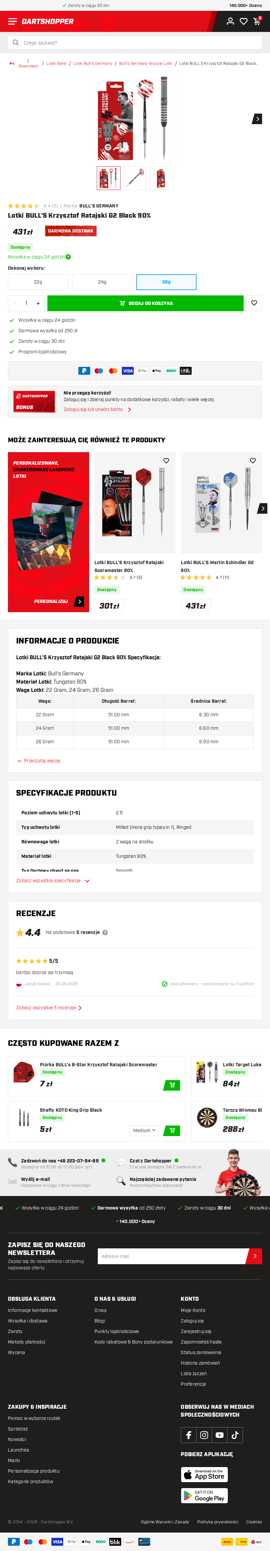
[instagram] (204, 1435)
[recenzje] (105, 933)
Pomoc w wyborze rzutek (34, 1418)
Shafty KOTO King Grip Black (71, 1110)
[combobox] (139, 43)
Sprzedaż (18, 1429)
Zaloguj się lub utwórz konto (93, 409)
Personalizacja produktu (34, 1471)
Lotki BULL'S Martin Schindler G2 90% (217, 567)
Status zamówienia (201, 1352)
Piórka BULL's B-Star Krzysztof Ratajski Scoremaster (98, 1065)
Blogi (99, 1321)
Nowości (17, 1439)
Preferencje (193, 1384)
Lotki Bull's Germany (92, 63)
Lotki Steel (56, 63)
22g (38, 282)
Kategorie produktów (30, 1481)
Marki (14, 1460)
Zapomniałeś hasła (201, 1342)
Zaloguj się (192, 1321)
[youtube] (220, 1435)
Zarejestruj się (196, 1331)
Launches (18, 1450)
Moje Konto (193, 1310)
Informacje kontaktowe (32, 1310)
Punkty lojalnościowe (116, 1331)
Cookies (254, 1522)
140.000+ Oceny (246, 6)
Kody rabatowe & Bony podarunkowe (133, 1342)
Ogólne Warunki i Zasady (165, 1522)
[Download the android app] (204, 1496)
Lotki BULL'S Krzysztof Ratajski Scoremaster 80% (129, 567)
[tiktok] (235, 1435)
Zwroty (15, 1331)
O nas (100, 1310)
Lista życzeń (194, 1373)
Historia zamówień (200, 1363)
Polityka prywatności (217, 1522)
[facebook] (189, 1435)
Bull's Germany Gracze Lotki (146, 63)
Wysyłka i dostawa (27, 1321)
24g (102, 282)
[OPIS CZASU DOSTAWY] (68, 256)
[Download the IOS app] (204, 1475)
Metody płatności (26, 1342)
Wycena (16, 1352)
